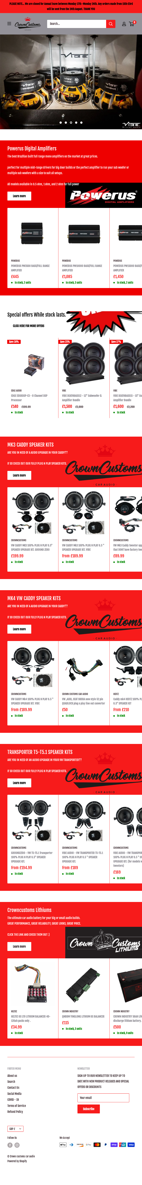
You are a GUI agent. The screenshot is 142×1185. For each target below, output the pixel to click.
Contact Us (13, 1087)
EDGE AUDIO (16, 390)
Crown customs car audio (75, 694)
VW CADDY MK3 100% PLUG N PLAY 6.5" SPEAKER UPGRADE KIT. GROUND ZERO (32, 547)
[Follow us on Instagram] (17, 1145)
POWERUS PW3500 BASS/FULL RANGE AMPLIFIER (30, 268)
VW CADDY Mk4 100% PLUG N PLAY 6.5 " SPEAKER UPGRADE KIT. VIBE (32, 701)
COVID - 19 (13, 1100)
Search (11, 1082)
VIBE (64, 390)
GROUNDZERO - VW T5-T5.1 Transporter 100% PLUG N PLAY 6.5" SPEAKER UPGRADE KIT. (32, 857)
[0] (131, 24)
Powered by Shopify (17, 1161)
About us (12, 1076)
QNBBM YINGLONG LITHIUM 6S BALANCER (83, 1016)
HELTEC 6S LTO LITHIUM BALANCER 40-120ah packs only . (30, 1019)
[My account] (124, 24)
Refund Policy (15, 1112)
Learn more (19, 196)
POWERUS (15, 260)
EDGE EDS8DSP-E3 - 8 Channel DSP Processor (29, 398)
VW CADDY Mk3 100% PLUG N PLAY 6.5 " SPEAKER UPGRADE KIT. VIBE (83, 547)
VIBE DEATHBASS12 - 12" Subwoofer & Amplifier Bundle (82, 398)
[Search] (110, 24)
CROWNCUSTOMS (18, 540)
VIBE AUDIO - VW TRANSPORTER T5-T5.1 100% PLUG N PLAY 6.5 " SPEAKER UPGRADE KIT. (82, 857)
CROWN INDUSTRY (70, 1011)
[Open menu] (9, 23)
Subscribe (88, 1109)
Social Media (14, 1094)
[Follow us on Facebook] (10, 1145)
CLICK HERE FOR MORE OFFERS (28, 326)
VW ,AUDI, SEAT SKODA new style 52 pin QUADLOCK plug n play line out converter (83, 701)
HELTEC (14, 1011)
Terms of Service (16, 1106)
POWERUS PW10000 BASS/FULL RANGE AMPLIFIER (82, 268)
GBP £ (12, 1128)
